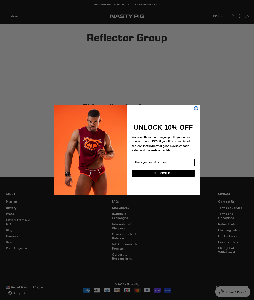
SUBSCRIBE (163, 173)
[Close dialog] (196, 108)
